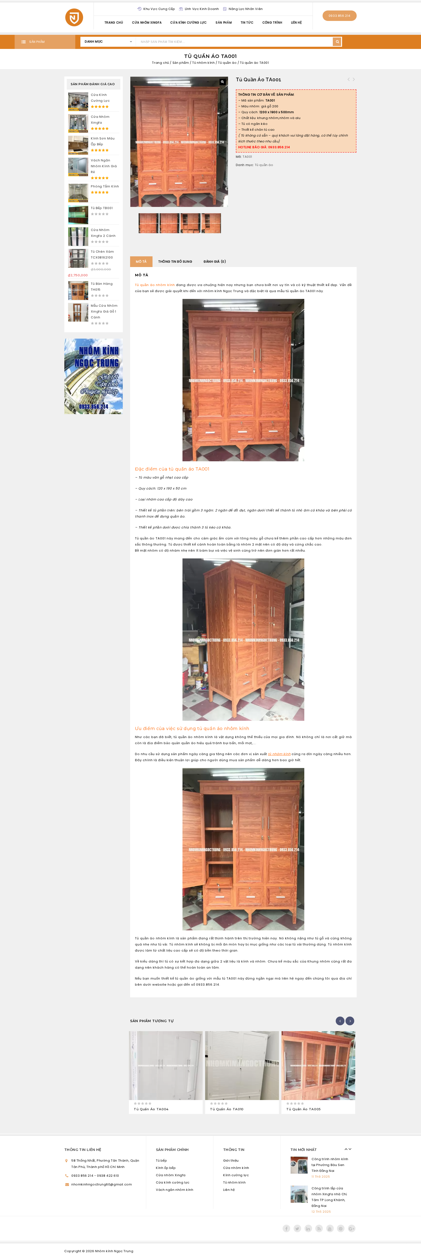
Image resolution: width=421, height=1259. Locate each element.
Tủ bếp (161, 1160)
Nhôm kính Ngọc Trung (114, 1245)
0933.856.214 (340, 15)
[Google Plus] (351, 1222)
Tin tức (247, 22)
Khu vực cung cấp (159, 9)
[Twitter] (297, 1222)
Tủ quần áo (227, 62)
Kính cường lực (236, 1175)
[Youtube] (330, 1222)
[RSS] (319, 1222)
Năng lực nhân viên (246, 9)
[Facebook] (286, 1222)
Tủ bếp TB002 (348, 82)
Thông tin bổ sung (175, 261)
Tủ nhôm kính (203, 62)
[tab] (141, 261)
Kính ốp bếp (166, 1168)
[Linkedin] (308, 1222)
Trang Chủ (114, 22)
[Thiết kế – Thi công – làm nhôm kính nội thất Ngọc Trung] (74, 17)
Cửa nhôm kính (236, 1168)
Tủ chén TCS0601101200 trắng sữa (354, 82)
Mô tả (141, 261)
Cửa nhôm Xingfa (147, 22)
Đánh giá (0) (215, 261)
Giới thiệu (231, 1160)
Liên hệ (296, 22)
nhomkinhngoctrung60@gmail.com (101, 1184)
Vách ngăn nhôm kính (174, 1189)
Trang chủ (160, 62)
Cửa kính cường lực (188, 22)
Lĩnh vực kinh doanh (202, 9)
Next (348, 1149)
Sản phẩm (224, 22)
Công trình (272, 22)
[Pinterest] (340, 1222)
